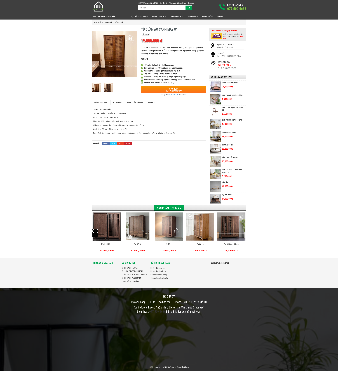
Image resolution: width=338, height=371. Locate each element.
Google (121, 143)
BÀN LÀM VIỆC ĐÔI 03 (230, 157)
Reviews (151, 103)
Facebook (105, 143)
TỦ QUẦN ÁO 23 (106, 244)
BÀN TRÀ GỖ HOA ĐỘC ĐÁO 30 (233, 95)
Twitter (113, 143)
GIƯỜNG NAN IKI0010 (230, 83)
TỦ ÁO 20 (137, 244)
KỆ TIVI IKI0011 (227, 195)
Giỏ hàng (220, 17)
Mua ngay (173, 90)
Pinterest (128, 143)
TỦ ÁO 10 (200, 244)
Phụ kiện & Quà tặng (103, 263)
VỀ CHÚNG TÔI (128, 263)
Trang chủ (97, 22)
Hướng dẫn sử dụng (135, 103)
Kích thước (118, 103)
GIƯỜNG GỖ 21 (227, 145)
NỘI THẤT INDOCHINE (138, 17)
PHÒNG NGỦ (206, 17)
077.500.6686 (173, 95)
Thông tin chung (101, 103)
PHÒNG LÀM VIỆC (158, 17)
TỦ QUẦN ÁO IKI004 (231, 244)
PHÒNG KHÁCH (176, 17)
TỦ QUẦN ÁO (119, 22)
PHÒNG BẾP (192, 17)
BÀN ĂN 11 (226, 182)
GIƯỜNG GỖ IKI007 (229, 132)
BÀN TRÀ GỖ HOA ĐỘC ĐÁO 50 (233, 120)
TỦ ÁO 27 (169, 244)
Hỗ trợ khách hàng (160, 263)
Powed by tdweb (183, 367)
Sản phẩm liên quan (169, 208)
